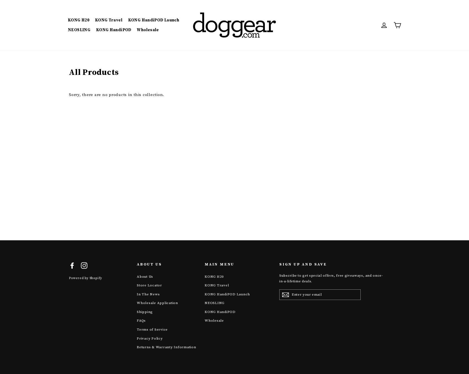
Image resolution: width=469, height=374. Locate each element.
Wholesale (148, 30)
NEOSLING (79, 30)
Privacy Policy (150, 338)
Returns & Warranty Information (166, 347)
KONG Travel (108, 20)
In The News (148, 294)
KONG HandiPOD (113, 30)
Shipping (145, 312)
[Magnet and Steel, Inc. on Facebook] (72, 265)
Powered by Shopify (85, 278)
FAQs (141, 320)
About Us (145, 276)
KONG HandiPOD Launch (153, 20)
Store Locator (149, 285)
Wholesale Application (157, 303)
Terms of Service (152, 329)
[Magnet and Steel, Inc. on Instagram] (84, 265)
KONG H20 (78, 20)
